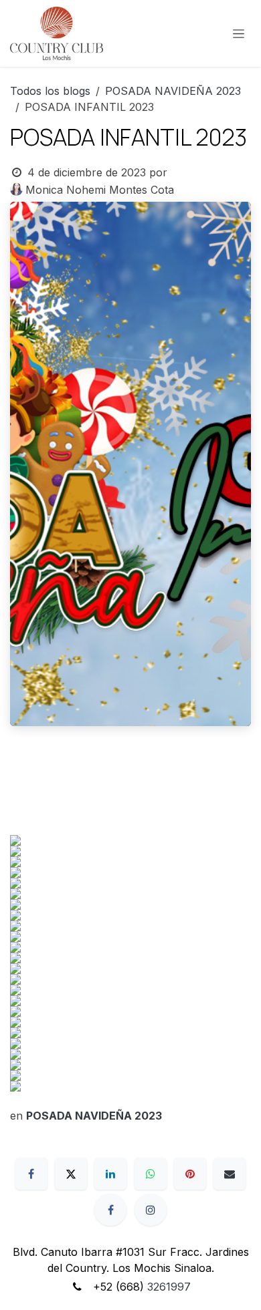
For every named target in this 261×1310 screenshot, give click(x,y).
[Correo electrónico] (229, 1174)
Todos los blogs (50, 91)
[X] (71, 1174)
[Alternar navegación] (238, 34)
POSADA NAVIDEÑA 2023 (173, 91)
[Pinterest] (190, 1174)
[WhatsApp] (151, 1174)
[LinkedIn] (110, 1174)
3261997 (169, 1286)
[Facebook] (31, 1174)
